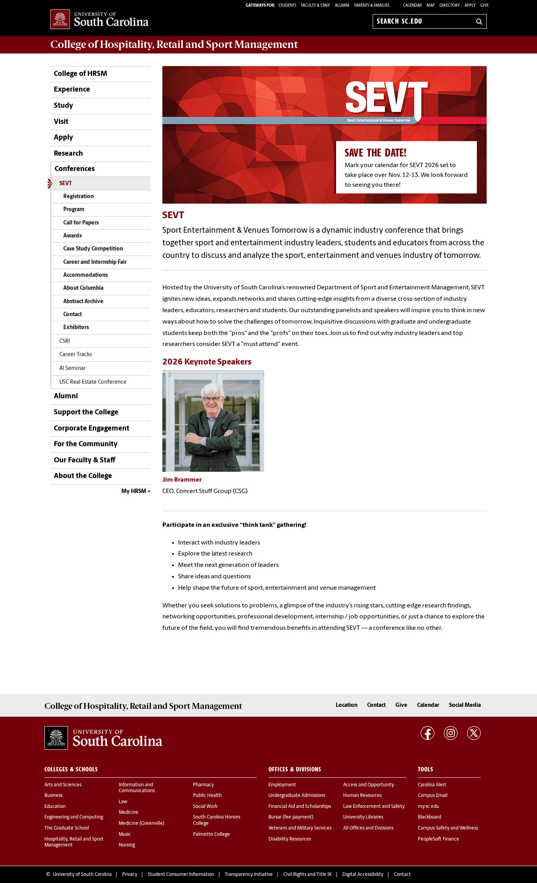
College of (174, 44)
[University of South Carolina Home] (99, 19)
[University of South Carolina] (103, 738)
